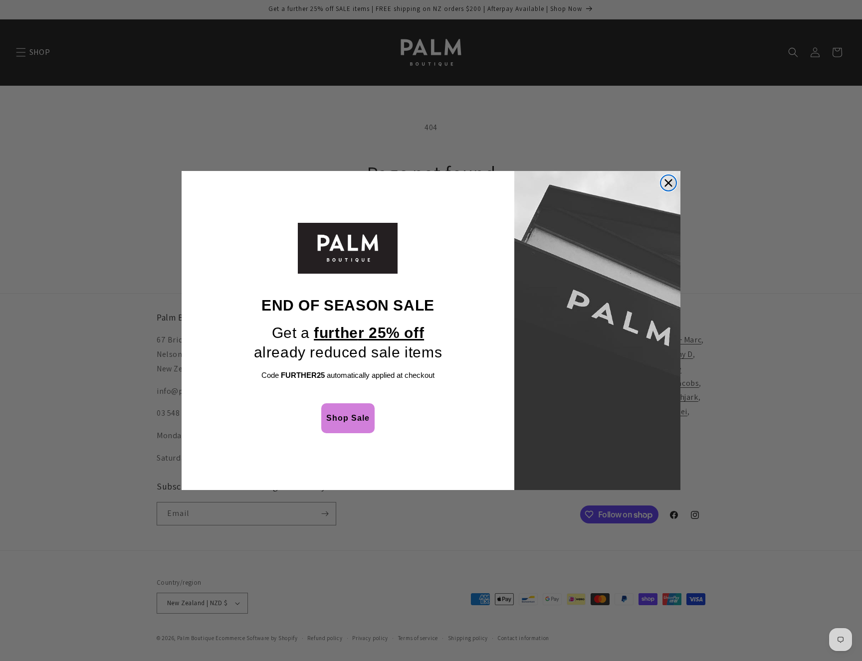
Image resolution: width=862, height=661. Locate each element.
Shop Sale (348, 418)
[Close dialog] (668, 183)
